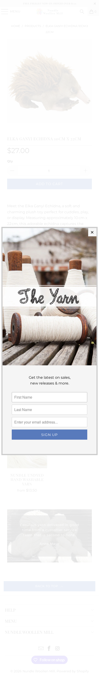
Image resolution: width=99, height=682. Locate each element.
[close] (92, 232)
